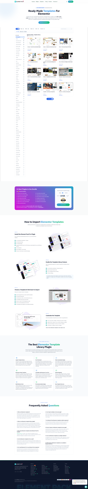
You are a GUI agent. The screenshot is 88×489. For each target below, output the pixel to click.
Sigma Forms (32, 466)
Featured (42, 28)
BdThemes (18, 479)
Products (50, 1)
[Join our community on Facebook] (15, 471)
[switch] (63, 193)
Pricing (46, 1)
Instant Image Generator (45, 472)
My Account (55, 465)
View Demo (29, 50)
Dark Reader (32, 471)
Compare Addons (67, 473)
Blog (65, 465)
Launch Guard (44, 466)
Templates (42, 1)
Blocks (27, 28)
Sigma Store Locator (33, 473)
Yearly (60, 192)
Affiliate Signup (67, 466)
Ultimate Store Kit (44, 467)
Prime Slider (32, 465)
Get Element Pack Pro (43, 22)
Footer (37, 28)
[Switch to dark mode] (66, 1)
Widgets (37, 1)
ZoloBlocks (43, 465)
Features (33, 1)
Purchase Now (63, 204)
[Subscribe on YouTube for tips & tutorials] (19, 471)
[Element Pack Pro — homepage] (19, 1)
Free (21, 31)
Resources (55, 1)
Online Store (66, 467)
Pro (25, 31)
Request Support (55, 466)
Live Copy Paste (33, 472)
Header (32, 28)
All (17, 28)
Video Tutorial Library (56, 468)
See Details (40, 207)
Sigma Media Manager (45, 473)
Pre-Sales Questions (56, 469)
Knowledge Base (55, 467)
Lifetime (66, 192)
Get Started (70, 1)
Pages (22, 28)
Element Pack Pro (19, 433)
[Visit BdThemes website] (21, 471)
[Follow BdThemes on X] (17, 471)
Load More (50, 98)
